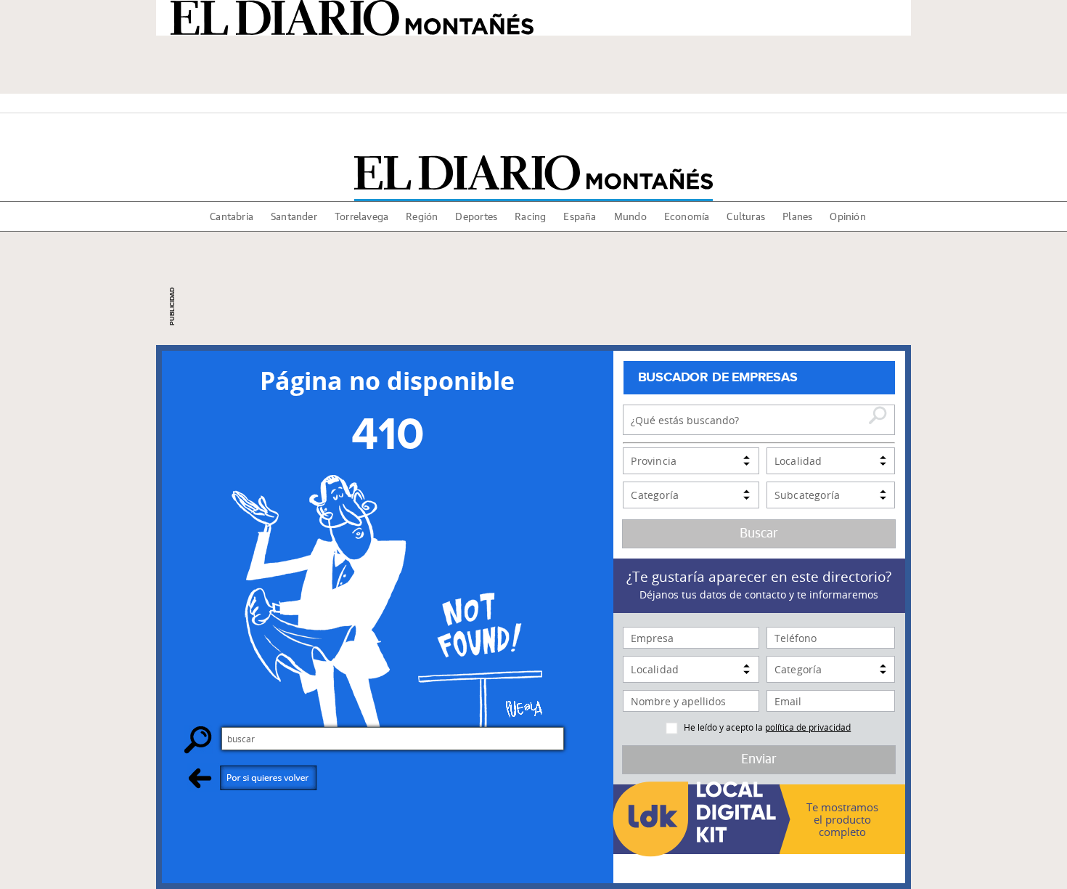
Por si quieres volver (253, 777)
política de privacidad (808, 727)
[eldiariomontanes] (533, 172)
